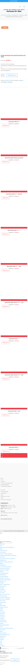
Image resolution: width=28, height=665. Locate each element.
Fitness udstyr (3, 602)
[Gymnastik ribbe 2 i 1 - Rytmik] (14, 190)
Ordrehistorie (3, 493)
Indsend (15, 660)
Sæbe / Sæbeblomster (5, 584)
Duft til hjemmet (3, 550)
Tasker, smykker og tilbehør (6, 553)
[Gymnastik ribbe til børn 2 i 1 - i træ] (14, 298)
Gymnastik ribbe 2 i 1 (14, 121)
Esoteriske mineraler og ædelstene (7, 558)
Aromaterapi (3, 552)
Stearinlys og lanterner (5, 568)
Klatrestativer (3, 620)
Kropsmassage (3, 595)
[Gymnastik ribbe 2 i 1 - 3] (14, 226)
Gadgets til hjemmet (4, 578)
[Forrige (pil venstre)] (0, 664)
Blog (2, 478)
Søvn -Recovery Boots (5, 594)
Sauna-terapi (3, 591)
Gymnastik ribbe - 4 (14, 338)
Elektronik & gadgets (4, 570)
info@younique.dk (7, 508)
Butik (5, 15)
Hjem (2, 15)
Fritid (1, 626)
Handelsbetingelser (5, 484)
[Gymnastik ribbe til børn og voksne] (14, 153)
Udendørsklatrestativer (5, 634)
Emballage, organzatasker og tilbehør (8, 555)
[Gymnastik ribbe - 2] (14, 443)
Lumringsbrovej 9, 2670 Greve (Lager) (9, 512)
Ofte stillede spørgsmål (6, 499)
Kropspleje (21, 15)
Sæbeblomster (3, 560)
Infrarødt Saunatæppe (5, 599)
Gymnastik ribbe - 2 (14, 447)
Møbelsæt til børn (4, 607)
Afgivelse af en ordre (5, 496)
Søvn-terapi (2, 600)
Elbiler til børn (3, 636)
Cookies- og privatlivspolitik (7, 483)
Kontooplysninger (4, 491)
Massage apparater (4, 573)
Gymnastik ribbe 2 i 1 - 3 (14, 230)
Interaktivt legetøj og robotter (6, 628)
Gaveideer (2, 637)
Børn (1, 604)
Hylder (1, 610)
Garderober (2, 613)
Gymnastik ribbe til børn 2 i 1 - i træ (14, 302)
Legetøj (1, 623)
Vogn (2, 494)
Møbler (1, 563)
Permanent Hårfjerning (5, 597)
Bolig (1, 548)
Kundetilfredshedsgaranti (6, 486)
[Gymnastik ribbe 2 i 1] (14, 117)
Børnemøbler (3, 605)
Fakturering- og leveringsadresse (7, 547)
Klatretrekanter (3, 633)
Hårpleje (2, 587)
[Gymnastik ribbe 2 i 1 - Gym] (14, 262)
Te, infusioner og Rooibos (5, 566)
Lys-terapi (2, 592)
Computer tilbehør (4, 576)
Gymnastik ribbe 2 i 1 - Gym (14, 266)
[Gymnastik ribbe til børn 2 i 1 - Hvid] (14, 370)
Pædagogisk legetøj (4, 625)
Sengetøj (2, 618)
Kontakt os (3, 481)
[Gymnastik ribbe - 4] (14, 334)
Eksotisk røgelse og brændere (6, 561)
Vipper (1, 631)
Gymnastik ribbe (3, 621)
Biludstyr (2, 571)
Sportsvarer (2, 629)
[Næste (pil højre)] (1, 664)
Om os (2, 479)
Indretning (2, 557)
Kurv (1, 545)
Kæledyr (2, 639)
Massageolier (3, 586)
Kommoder (2, 612)
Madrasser (2, 615)
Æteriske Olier (3, 581)
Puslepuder (2, 616)
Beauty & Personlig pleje (12, 15)
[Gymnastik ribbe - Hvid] (14, 407)
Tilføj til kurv (12, 75)
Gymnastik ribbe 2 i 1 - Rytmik (14, 194)
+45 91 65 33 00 (11, 505)
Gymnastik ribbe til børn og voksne (14, 158)
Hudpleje (2, 582)
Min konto (3, 490)
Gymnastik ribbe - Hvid (14, 411)
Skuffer (1, 608)
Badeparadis (3, 565)
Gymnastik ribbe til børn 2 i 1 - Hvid (14, 375)
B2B (1, 641)
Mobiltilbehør (3, 574)
